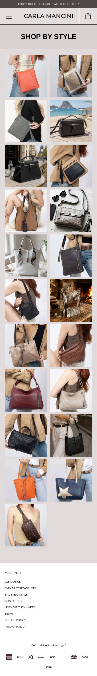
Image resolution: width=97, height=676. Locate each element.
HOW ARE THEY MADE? (20, 607)
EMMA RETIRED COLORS (20, 588)
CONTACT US (13, 601)
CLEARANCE (13, 581)
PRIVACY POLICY (15, 626)
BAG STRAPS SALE (16, 594)
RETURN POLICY (15, 620)
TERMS (9, 613)
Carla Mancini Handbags (49, 645)
